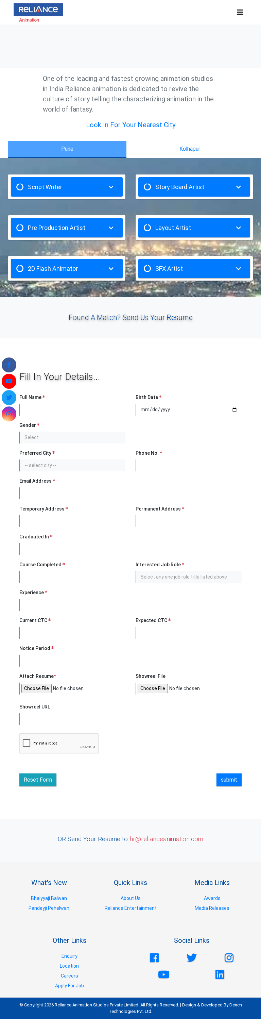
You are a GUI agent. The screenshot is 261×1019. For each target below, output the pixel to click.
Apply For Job (69, 985)
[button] (72, 438)
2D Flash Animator (53, 268)
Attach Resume (36, 676)
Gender (28, 425)
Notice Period (35, 648)
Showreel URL (34, 706)
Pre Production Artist (56, 227)
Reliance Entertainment (131, 908)
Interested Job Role (159, 564)
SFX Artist (169, 268)
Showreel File (151, 676)
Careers (69, 976)
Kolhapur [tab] (189, 149)
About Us (131, 898)
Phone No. (148, 453)
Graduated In (34, 536)
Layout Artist (173, 227)
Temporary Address (42, 509)
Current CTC (33, 620)
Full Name (30, 397)
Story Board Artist (179, 186)
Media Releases (212, 908)
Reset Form (38, 779)
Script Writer (45, 186)
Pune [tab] (67, 149)
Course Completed (41, 564)
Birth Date (147, 397)
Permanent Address (159, 509)
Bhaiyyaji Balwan (49, 898)
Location (69, 966)
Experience (32, 592)
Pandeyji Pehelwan (49, 908)
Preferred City (35, 453)
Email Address (36, 481)
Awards (212, 898)
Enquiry (69, 956)
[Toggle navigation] (239, 12)
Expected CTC (152, 620)
